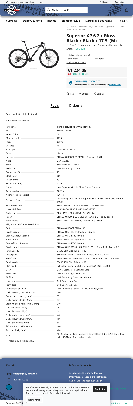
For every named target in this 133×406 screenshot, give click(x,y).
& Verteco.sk (120, 403)
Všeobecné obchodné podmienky (20, 2)
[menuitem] (11, 20)
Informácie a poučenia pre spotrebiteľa (88, 376)
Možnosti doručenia (76, 62)
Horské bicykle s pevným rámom (74, 126)
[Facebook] (9, 387)
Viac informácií (63, 393)
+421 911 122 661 (20, 379)
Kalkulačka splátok (80, 73)
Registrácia (119, 2)
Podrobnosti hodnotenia (110, 45)
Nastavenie (34, 399)
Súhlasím (100, 389)
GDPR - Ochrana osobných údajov (85, 380)
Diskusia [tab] (75, 105)
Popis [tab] (55, 105)
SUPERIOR (80, 48)
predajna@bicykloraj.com (24, 373)
